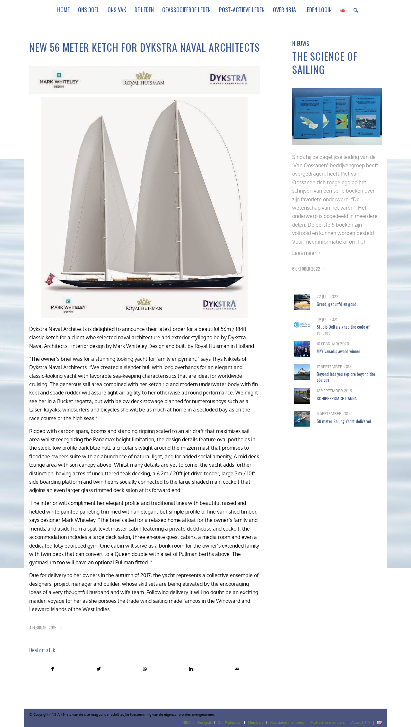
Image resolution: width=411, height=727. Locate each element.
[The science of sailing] (336, 116)
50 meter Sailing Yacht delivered (344, 421)
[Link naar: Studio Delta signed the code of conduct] (302, 325)
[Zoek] (353, 10)
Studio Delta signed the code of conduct (343, 329)
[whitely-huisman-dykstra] (144, 80)
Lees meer (304, 253)
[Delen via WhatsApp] (145, 669)
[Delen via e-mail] (236, 669)
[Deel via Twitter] (99, 669)
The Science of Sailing (325, 62)
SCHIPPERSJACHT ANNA (337, 398)
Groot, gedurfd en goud (336, 303)
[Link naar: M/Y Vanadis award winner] (302, 349)
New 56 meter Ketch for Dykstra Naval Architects (144, 47)
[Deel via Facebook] (52, 669)
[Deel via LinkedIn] (191, 669)
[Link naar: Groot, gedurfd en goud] (302, 302)
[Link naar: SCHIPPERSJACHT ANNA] (302, 396)
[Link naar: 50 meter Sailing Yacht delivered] (302, 419)
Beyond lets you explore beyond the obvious (346, 376)
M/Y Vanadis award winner (338, 351)
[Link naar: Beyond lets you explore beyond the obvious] (302, 372)
